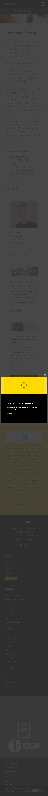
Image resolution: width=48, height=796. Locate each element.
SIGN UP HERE (12, 413)
